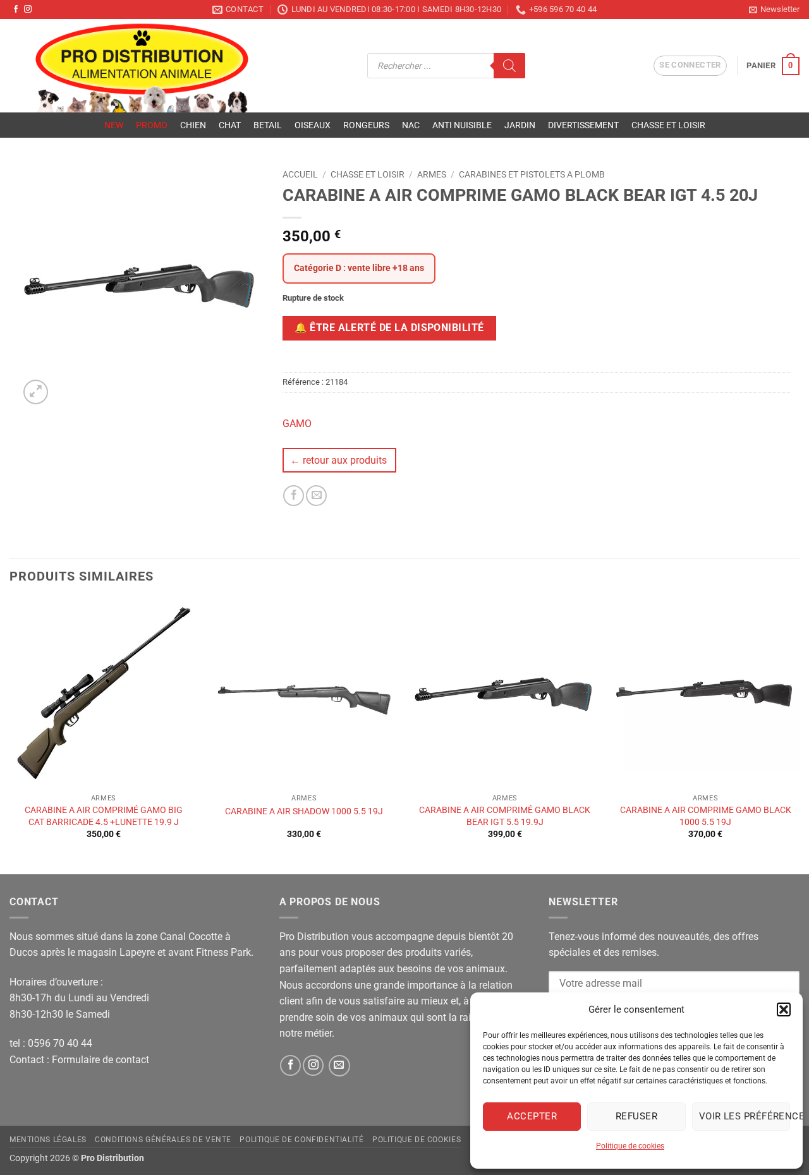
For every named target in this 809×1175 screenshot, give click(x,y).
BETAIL (267, 125)
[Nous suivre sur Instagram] (28, 9)
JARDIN (519, 125)
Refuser (636, 1116)
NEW (113, 125)
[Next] (798, 735)
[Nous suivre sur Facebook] (16, 9)
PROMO (151, 125)
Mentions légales (48, 1139)
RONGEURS (366, 125)
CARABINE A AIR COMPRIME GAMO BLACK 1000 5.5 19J (705, 816)
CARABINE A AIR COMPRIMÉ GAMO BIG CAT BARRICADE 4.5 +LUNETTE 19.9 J (104, 816)
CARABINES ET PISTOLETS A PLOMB (532, 174)
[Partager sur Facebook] (293, 495)
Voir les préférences (744, 1116)
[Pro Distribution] (178, 65)
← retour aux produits (338, 460)
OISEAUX (313, 125)
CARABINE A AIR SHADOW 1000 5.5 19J (304, 811)
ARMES (431, 174)
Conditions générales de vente (163, 1139)
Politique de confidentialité (301, 1139)
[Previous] (10, 735)
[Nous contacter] (339, 1065)
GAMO (297, 424)
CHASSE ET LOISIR (668, 125)
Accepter (532, 1116)
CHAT (230, 125)
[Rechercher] (509, 65)
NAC (411, 125)
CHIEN (193, 125)
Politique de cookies (630, 1146)
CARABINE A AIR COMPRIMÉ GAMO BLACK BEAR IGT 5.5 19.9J (504, 816)
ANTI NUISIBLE (462, 125)
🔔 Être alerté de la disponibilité (389, 328)
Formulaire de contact (100, 1060)
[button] (783, 1009)
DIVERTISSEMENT (583, 125)
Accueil (300, 174)
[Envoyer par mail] (316, 495)
